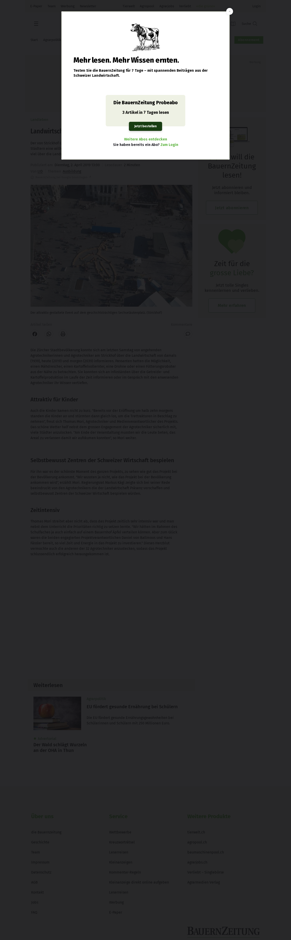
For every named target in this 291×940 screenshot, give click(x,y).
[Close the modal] (229, 11)
